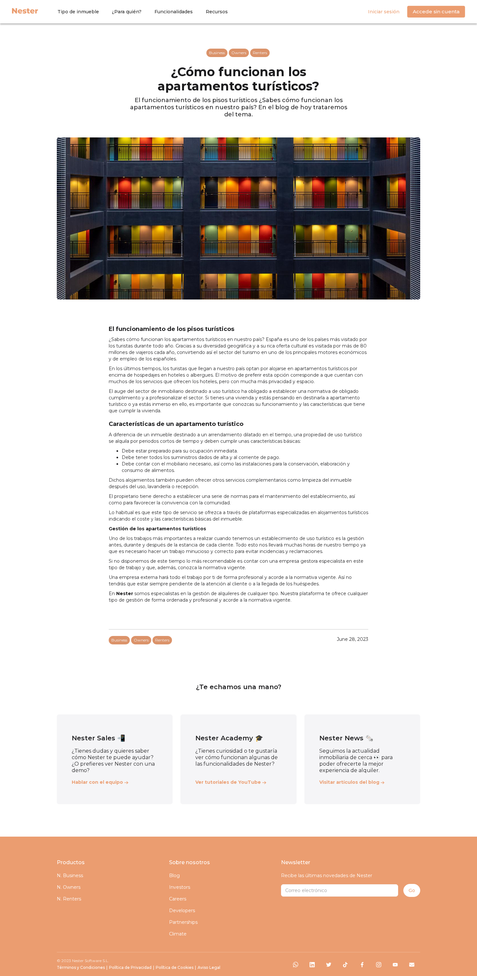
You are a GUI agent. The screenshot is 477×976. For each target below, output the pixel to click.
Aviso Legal (209, 967)
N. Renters (69, 899)
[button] (78, 11)
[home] (25, 10)
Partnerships (183, 922)
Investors (179, 887)
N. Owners (68, 887)
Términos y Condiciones (81, 967)
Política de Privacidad (130, 967)
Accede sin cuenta (436, 11)
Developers (182, 910)
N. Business (70, 875)
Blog (174, 875)
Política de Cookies (174, 967)
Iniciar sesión (383, 12)
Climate (178, 934)
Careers (177, 899)
